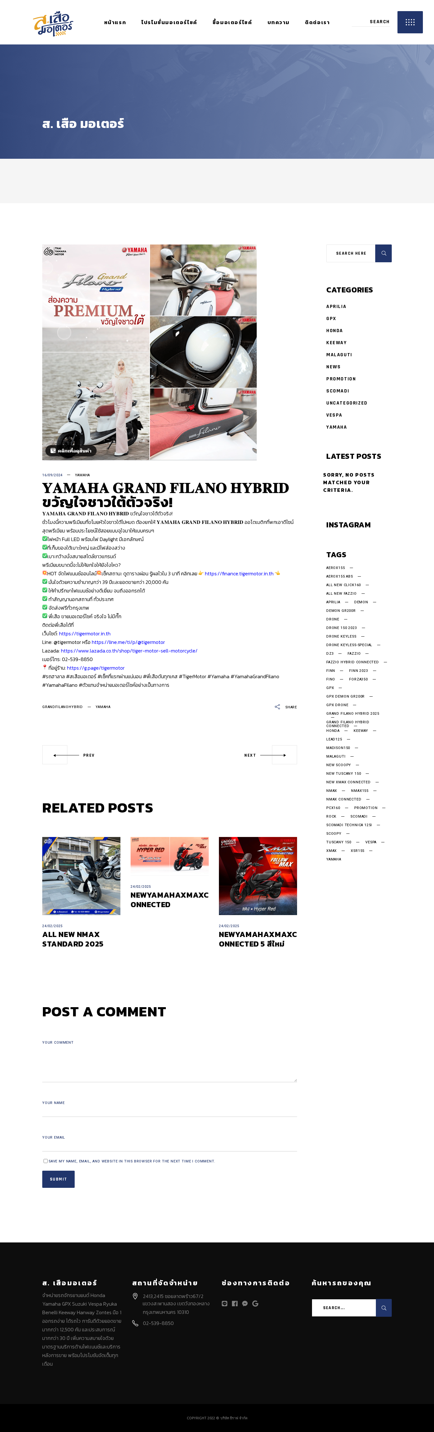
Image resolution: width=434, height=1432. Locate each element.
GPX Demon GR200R (345, 697)
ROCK (331, 817)
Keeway (336, 342)
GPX (331, 318)
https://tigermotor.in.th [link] (85, 633)
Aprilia (336, 306)
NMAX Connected (344, 799)
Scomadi (337, 391)
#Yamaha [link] (218, 676)
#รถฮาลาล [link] (53, 676)
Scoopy (334, 834)
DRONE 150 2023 (341, 628)
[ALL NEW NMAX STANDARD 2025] (81, 876)
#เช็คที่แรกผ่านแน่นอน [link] (120, 676)
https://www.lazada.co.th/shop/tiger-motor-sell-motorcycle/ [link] (129, 650)
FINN (330, 671)
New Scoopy (338, 765)
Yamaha (82, 475)
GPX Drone (337, 705)
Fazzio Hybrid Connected (352, 662)
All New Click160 (343, 585)
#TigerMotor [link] (192, 676)
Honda (334, 330)
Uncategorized (347, 403)
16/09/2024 (52, 475)
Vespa (334, 415)
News (333, 367)
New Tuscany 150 (343, 774)
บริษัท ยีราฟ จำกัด (234, 1418)
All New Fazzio (341, 594)
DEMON (361, 602)
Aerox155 (335, 568)
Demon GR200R (341, 611)
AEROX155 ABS (339, 577)
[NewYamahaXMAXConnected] (170, 856)
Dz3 (330, 654)
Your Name (53, 1103)
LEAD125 (334, 739)
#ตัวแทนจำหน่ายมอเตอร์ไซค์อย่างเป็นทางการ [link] (124, 685)
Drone (332, 619)
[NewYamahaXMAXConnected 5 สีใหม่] (258, 876)
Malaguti (339, 354)
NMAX (331, 791)
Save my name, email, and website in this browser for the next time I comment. (132, 1161)
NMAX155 (360, 791)
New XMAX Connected (348, 782)
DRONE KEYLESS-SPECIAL (349, 645)
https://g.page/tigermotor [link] (96, 668)
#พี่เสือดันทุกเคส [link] (160, 676)
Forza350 (358, 679)
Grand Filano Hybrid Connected (348, 724)
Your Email (53, 1137)
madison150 (338, 748)
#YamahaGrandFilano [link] (255, 676)
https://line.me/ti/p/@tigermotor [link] (128, 642)
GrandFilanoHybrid (62, 707)
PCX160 (333, 808)
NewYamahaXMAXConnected (169, 899)
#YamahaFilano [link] (60, 685)
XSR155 (357, 851)
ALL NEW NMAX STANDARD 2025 (73, 939)
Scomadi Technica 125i (349, 825)
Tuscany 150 (338, 842)
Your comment (58, 1042)
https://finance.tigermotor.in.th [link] (239, 573)
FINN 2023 (358, 671)
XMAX (331, 851)
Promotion (341, 379)
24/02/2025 (52, 926)
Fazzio (354, 654)
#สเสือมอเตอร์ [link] (81, 676)
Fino (330, 679)
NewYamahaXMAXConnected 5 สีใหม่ (258, 939)
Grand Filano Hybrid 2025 (352, 714)
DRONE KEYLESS (341, 637)
